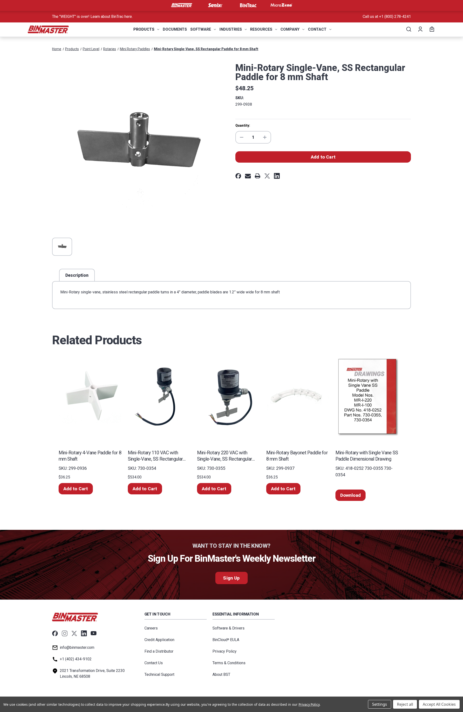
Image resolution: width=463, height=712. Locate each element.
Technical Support (159, 674)
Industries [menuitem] (230, 29)
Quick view (90, 396)
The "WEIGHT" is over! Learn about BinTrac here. (92, 16)
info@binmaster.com (77, 647)
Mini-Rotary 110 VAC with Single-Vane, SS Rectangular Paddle (155, 456)
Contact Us (153, 663)
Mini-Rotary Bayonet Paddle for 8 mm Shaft (297, 456)
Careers (151, 628)
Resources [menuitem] (261, 29)
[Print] (257, 176)
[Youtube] (93, 633)
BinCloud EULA (225, 639)
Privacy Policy (224, 651)
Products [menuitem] (143, 29)
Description (77, 275)
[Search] (408, 29)
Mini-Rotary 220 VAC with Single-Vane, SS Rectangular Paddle (224, 456)
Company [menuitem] (290, 29)
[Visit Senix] (215, 5)
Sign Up (231, 578)
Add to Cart (75, 488)
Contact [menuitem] (317, 29)
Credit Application (159, 639)
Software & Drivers (228, 628)
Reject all (405, 704)
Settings (379, 704)
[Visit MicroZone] (281, 5)
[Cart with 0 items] (431, 29)
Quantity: (242, 125)
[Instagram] (65, 633)
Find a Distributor (158, 651)
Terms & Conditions (228, 663)
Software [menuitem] (200, 29)
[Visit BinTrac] (248, 5)
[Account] (420, 29)
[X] (267, 176)
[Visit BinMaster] (181, 5)
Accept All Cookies (439, 704)
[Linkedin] (277, 176)
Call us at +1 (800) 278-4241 (387, 16)
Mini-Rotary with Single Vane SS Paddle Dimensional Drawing (366, 456)
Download (350, 495)
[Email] (248, 176)
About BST (221, 674)
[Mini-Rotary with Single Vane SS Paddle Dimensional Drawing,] (367, 396)
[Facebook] (238, 176)
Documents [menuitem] (175, 29)
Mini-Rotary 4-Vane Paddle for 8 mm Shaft (90, 456)
